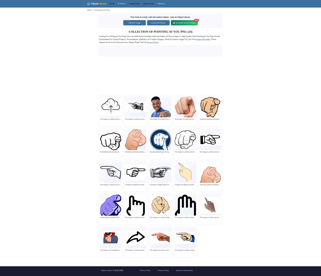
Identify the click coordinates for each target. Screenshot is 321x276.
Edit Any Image (135, 23)
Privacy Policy (134, 4)
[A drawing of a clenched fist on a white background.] (160, 205)
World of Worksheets (184, 270)
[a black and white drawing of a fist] (185, 139)
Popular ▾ (161, 4)
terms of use (152, 42)
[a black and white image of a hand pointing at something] (135, 208)
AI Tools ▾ (121, 4)
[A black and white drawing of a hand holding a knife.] (135, 107)
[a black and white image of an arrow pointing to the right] (135, 237)
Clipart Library (106, 270)
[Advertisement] (160, 75)
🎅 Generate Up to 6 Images (185, 22)
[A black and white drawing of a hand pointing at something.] (210, 139)
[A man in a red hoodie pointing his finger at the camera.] (110, 237)
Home (111, 4)
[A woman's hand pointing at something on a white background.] (210, 205)
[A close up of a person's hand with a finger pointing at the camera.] (185, 107)
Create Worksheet (158, 23)
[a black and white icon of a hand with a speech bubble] (185, 209)
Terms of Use (148, 4)
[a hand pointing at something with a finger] (110, 172)
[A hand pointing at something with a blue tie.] (185, 238)
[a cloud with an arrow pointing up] (110, 107)
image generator (203, 39)
